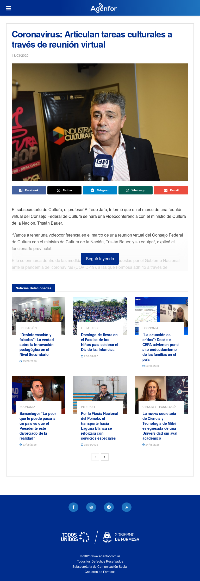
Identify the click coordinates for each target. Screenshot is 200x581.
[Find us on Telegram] (109, 507)
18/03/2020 (20, 55)
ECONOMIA (150, 328)
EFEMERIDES (90, 328)
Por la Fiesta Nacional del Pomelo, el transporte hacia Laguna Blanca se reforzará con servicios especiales (99, 425)
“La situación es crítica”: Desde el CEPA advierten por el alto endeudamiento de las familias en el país (160, 347)
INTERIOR (88, 406)
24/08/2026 (152, 444)
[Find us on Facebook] (73, 507)
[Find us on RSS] (127, 507)
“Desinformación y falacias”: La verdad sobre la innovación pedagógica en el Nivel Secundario (37, 344)
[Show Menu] (8, 8)
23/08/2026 (29, 361)
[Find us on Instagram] (91, 507)
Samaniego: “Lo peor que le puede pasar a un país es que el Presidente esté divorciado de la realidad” (38, 425)
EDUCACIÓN (28, 328)
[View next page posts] (105, 457)
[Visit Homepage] (104, 8)
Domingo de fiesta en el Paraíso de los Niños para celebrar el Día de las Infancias (99, 342)
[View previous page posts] (95, 457)
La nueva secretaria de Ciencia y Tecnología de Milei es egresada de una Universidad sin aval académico (159, 425)
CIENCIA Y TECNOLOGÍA (159, 406)
